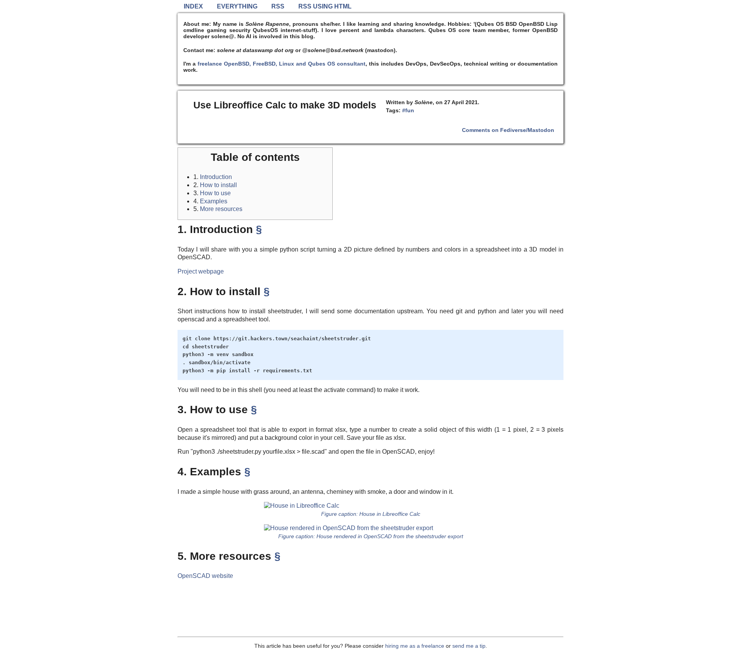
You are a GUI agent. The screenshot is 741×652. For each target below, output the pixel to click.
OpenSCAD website (205, 576)
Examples (213, 201)
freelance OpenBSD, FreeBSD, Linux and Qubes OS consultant (281, 64)
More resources (221, 209)
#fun (408, 110)
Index (193, 6)
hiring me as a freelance (414, 646)
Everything (237, 6)
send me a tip (469, 646)
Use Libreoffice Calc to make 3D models (284, 105)
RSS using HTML (325, 6)
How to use (215, 193)
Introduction (216, 177)
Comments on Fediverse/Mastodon (508, 130)
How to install (218, 185)
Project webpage (201, 271)
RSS (277, 6)
